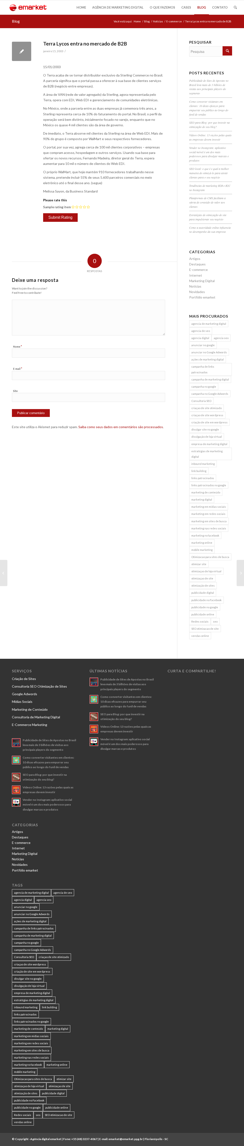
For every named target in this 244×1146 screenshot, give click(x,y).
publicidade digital (202, 592)
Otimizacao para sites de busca (210, 556)
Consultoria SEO (201, 400)
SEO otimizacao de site (205, 628)
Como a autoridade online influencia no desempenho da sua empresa (210, 230)
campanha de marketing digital (210, 379)
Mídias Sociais (22, 702)
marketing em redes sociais (208, 513)
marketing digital (201, 499)
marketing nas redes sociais (208, 528)
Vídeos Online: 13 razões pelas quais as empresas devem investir (210, 137)
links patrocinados (202, 478)
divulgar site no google (205, 429)
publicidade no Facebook (206, 600)
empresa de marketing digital (209, 444)
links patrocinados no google (208, 485)
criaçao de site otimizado (206, 408)
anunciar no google (203, 345)
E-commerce (174, 21)
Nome (17, 346)
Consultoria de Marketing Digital (36, 717)
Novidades (197, 292)
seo (215, 621)
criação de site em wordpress (209, 422)
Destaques (197, 264)
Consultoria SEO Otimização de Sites (39, 686)
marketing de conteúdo (205, 492)
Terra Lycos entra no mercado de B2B (85, 43)
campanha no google (203, 386)
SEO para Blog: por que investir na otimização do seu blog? (209, 125)
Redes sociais (199, 621)
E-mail (17, 368)
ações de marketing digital (207, 359)
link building (198, 470)
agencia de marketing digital (208, 323)
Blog (16, 21)
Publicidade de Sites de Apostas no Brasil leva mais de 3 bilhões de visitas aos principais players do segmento (209, 87)
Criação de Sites (24, 679)
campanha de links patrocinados (202, 369)
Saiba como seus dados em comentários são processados (120, 427)
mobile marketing (202, 549)
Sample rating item (57, 207)
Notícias (158, 21)
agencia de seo (200, 330)
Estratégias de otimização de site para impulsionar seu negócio (207, 217)
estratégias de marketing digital (207, 454)
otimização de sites (203, 585)
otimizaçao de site (202, 578)
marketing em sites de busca (209, 521)
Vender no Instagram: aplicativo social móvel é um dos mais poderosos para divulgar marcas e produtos (209, 154)
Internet (195, 275)
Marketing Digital (202, 281)
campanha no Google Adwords (209, 393)
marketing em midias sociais (208, 506)
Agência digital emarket (45, 1139)
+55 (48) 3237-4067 (84, 1139)
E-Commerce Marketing (29, 725)
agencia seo (221, 338)
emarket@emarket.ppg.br (125, 1139)
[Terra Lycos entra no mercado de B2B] (21, 51)
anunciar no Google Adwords (209, 352)
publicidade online (202, 614)
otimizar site (198, 564)
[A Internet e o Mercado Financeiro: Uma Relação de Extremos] (3, 573)
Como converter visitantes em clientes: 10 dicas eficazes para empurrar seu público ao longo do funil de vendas (208, 108)
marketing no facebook (205, 535)
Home (137, 21)
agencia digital (200, 338)
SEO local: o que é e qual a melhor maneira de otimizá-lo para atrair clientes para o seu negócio (209, 173)
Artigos (194, 259)
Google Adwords (24, 694)
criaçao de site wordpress (207, 415)
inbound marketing (203, 463)
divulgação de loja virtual (206, 436)
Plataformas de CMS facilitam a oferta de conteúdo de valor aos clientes (207, 202)
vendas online (200, 635)
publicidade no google (204, 607)
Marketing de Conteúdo (30, 709)
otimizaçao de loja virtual (206, 571)
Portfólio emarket (202, 297)
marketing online (201, 542)
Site (15, 390)
